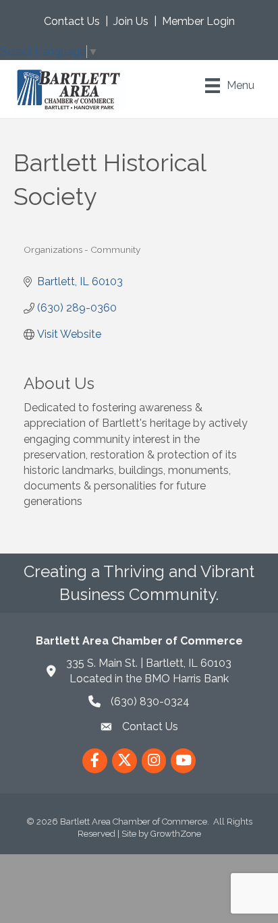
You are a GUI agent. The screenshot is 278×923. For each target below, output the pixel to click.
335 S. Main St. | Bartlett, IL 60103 (148, 663)
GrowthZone (175, 834)
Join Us (130, 21)
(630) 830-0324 (150, 701)
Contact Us (72, 21)
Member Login (198, 21)
